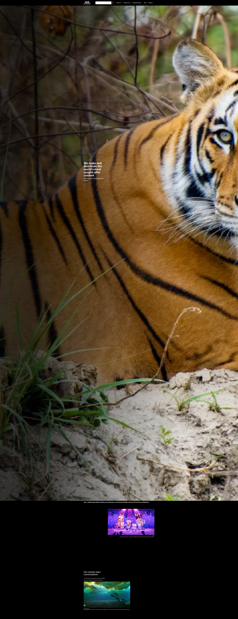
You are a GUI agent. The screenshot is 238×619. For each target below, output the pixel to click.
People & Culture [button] (137, 2)
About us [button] (118, 2)
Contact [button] (150, 2)
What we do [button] (127, 2)
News (145, 2)
